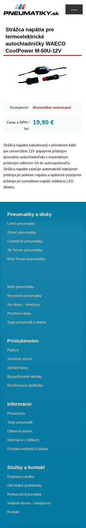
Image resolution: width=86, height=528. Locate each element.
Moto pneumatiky (20, 287)
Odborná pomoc (19, 431)
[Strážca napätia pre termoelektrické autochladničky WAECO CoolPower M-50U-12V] (42, 76)
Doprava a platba (20, 477)
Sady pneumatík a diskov (27, 322)
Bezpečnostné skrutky (24, 376)
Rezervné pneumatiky (24, 296)
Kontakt (13, 512)
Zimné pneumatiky (21, 232)
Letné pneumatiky (21, 223)
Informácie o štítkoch (23, 440)
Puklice (13, 350)
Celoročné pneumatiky (25, 241)
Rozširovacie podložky (25, 385)
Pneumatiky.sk (25, 10)
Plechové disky (19, 313)
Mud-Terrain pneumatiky (26, 259)
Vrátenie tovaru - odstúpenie (29, 503)
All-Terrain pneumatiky (24, 250)
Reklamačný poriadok (24, 494)
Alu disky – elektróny (23, 305)
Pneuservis (16, 413)
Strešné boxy (17, 368)
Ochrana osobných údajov (27, 449)
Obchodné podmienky (24, 485)
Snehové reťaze (19, 359)
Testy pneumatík (20, 422)
